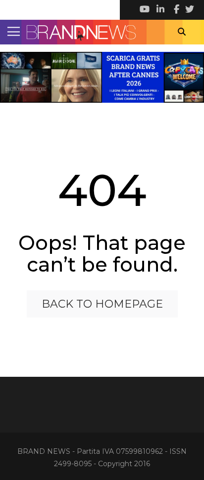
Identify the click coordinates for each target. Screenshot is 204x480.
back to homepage (102, 304)
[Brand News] (101, 32)
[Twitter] (189, 10)
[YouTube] (144, 10)
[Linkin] (159, 10)
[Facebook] (174, 10)
